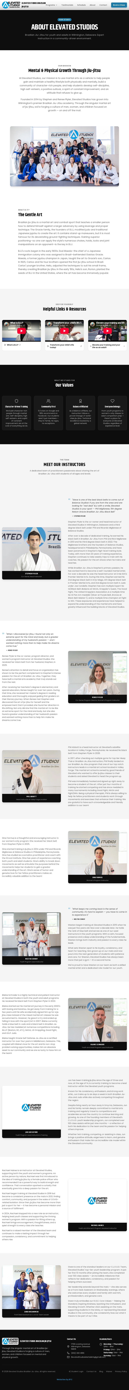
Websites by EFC (64, 1379)
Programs (50, 5)
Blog (101, 1371)
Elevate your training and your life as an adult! (106, 346)
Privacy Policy (121, 1371)
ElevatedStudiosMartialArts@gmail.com (88, 1357)
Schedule (81, 5)
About (92, 5)
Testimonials (67, 5)
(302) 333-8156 (77, 1353)
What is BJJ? (12, 345)
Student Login (77, 1371)
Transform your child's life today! (62, 346)
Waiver (109, 1371)
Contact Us (91, 1371)
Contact (103, 5)
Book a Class (119, 5)
